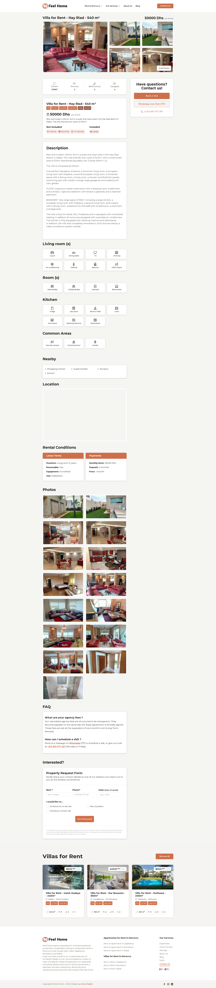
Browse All (165, 856)
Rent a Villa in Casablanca (115, 962)
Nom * (49, 790)
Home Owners (166, 947)
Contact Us (165, 6)
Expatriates (165, 944)
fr (162, 969)
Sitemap (163, 950)
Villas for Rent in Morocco (117, 956)
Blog (138, 6)
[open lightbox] (75, 47)
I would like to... (54, 802)
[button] (93, 6)
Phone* (76, 790)
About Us (128, 6)
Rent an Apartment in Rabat (116, 951)
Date (108, 790)
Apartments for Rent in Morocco (121, 938)
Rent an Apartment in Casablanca (119, 944)
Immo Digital (87, 984)
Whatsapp (74, 743)
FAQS (162, 961)
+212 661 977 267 (57, 746)
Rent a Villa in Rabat (113, 969)
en (168, 969)
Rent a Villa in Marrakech (115, 965)
